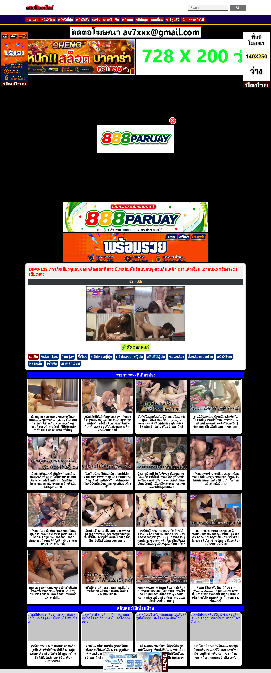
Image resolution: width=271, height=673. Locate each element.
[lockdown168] (132, 671)
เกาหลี (107, 19)
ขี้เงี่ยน (82, 357)
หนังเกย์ (127, 19)
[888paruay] (135, 139)
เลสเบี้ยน (157, 19)
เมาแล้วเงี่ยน (70, 363)
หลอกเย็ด (36, 363)
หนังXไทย (48, 19)
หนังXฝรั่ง (82, 19)
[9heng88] (69, 74)
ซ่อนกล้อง (176, 357)
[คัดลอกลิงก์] (135, 347)
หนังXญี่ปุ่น (65, 19)
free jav (68, 357)
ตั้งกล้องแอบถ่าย (200, 357)
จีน (117, 19)
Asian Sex (49, 357)
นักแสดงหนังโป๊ (193, 19)
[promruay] (135, 261)
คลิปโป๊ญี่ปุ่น (156, 357)
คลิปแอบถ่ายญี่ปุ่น (129, 357)
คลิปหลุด (142, 19)
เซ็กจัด (52, 363)
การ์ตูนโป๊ (172, 19)
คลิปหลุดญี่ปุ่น (101, 357)
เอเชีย (96, 19)
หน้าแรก (32, 19)
